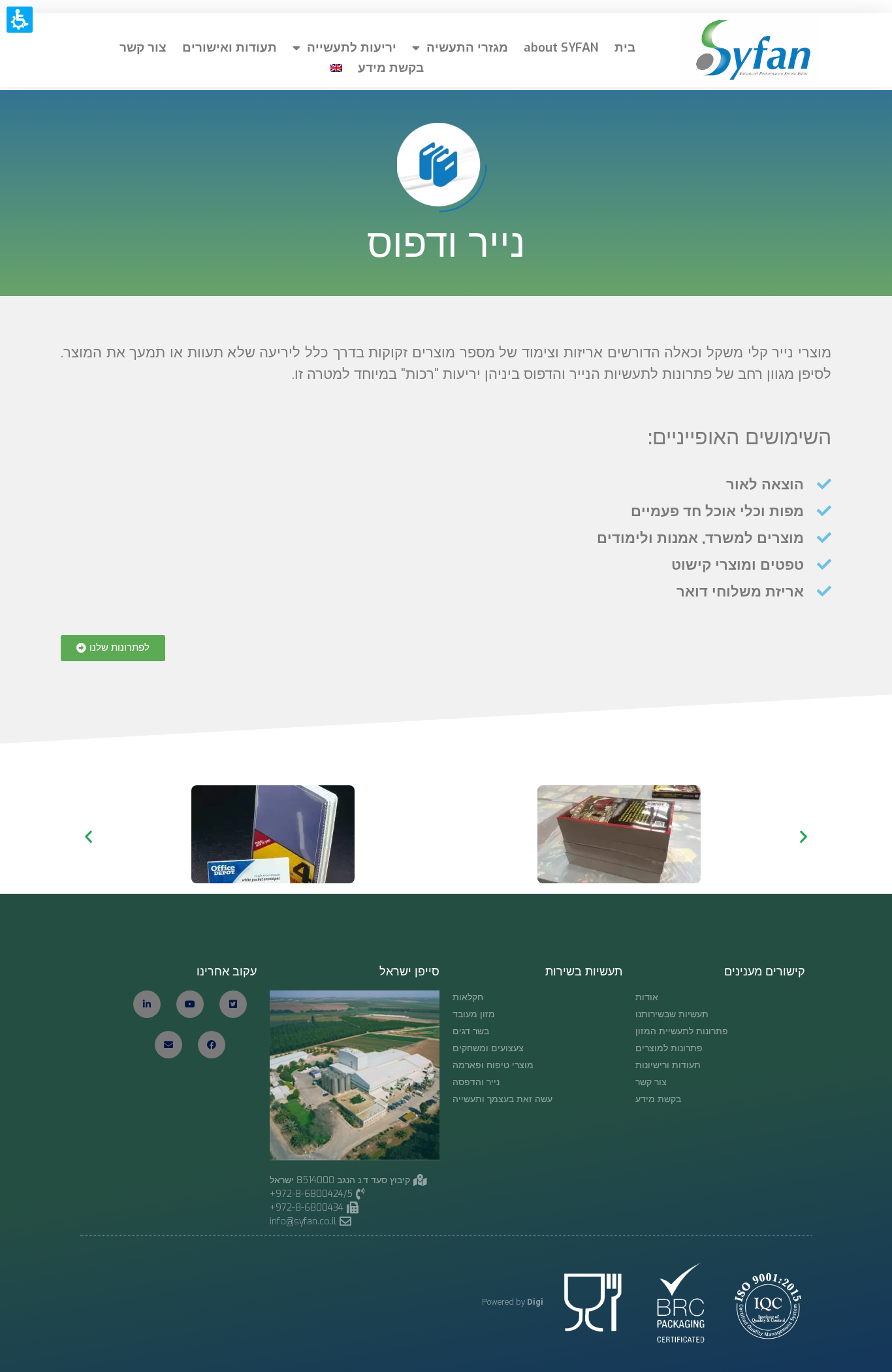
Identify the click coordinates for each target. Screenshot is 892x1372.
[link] (316, 1221)
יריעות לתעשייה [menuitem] (351, 47)
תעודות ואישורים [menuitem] (229, 47)
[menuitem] (336, 68)
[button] (113, 648)
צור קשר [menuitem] (143, 47)
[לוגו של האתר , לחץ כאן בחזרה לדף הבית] (749, 50)
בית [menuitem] (624, 47)
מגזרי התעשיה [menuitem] (467, 47)
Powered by (512, 1302)
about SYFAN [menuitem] (561, 47)
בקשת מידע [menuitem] (391, 67)
